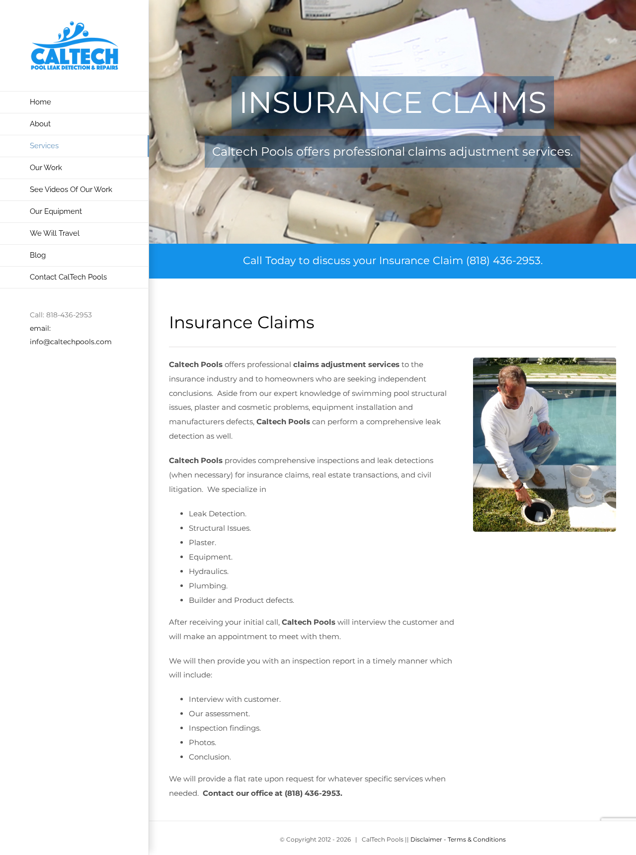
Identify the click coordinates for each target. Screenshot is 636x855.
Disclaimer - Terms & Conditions (458, 839)
